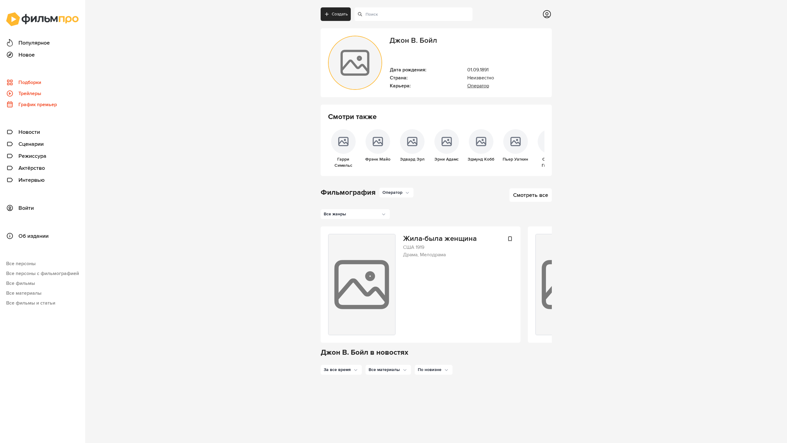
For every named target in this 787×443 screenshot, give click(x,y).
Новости (29, 132)
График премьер (37, 105)
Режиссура (32, 156)
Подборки (29, 82)
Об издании (33, 236)
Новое (26, 54)
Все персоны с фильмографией (42, 273)
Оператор (478, 86)
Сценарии (31, 144)
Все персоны (21, 264)
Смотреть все (530, 195)
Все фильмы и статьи (30, 303)
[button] (341, 370)
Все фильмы (20, 283)
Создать (340, 14)
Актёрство (31, 168)
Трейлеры (29, 93)
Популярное (34, 42)
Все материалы (24, 293)
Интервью (31, 180)
